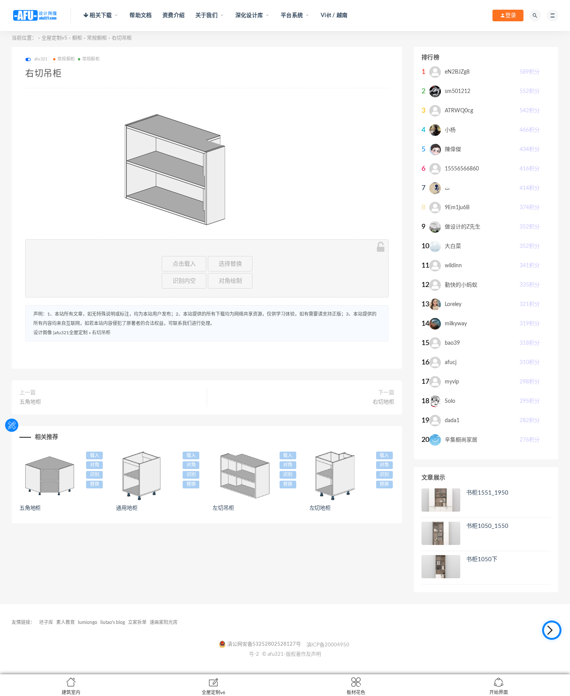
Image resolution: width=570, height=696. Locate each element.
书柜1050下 (481, 559)
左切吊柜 (223, 508)
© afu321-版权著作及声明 (291, 654)
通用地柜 (126, 508)
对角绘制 (230, 280)
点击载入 (184, 263)
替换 (94, 484)
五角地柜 (30, 402)
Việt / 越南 (334, 15)
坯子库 (46, 622)
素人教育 (65, 622)
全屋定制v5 (54, 38)
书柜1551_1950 (487, 493)
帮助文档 (141, 15)
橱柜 (77, 38)
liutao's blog (112, 622)
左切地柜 (320, 508)
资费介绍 (173, 15)
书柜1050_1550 (487, 526)
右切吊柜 (101, 332)
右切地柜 (383, 402)
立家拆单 (137, 622)
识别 (94, 474)
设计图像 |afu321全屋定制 (60, 332)
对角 (94, 464)
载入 (94, 455)
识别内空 (184, 280)
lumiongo (87, 622)
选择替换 (230, 263)
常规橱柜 (97, 38)
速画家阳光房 (164, 622)
